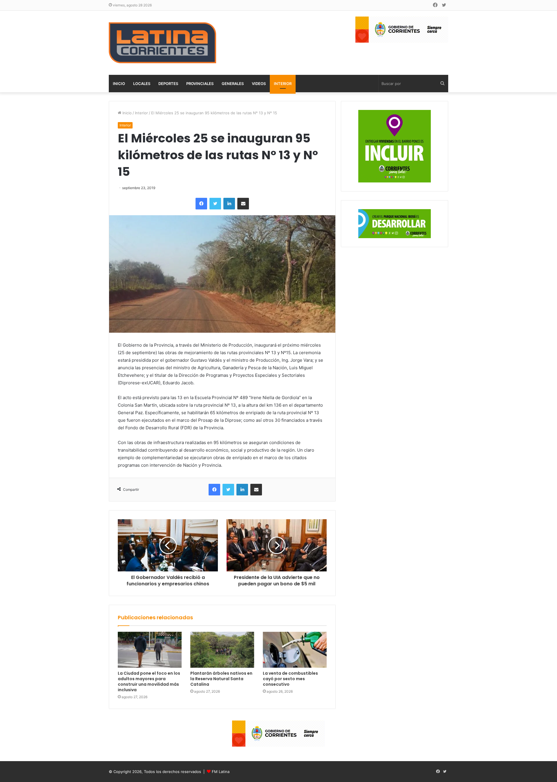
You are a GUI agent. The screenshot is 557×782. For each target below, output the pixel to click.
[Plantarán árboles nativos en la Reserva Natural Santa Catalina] (222, 650)
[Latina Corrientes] (162, 42)
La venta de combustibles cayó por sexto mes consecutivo (290, 678)
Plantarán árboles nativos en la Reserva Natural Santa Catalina (221, 678)
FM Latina (220, 771)
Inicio (119, 83)
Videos (259, 83)
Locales (141, 83)
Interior (283, 83)
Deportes (168, 83)
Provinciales (200, 83)
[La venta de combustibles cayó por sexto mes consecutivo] (295, 650)
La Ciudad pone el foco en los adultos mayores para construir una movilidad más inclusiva (149, 681)
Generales (233, 83)
